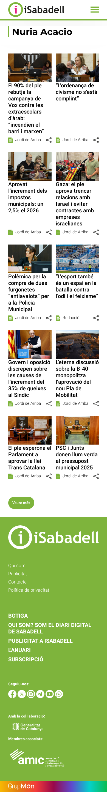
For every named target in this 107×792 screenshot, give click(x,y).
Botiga (18, 615)
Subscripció (25, 659)
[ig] (31, 696)
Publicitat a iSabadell (40, 641)
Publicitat (17, 573)
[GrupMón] (53, 786)
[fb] (13, 696)
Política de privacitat (28, 590)
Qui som (17, 565)
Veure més (21, 503)
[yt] (50, 696)
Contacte (17, 582)
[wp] (59, 696)
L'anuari (19, 650)
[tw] (22, 696)
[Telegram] (41, 696)
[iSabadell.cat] (32, 17)
